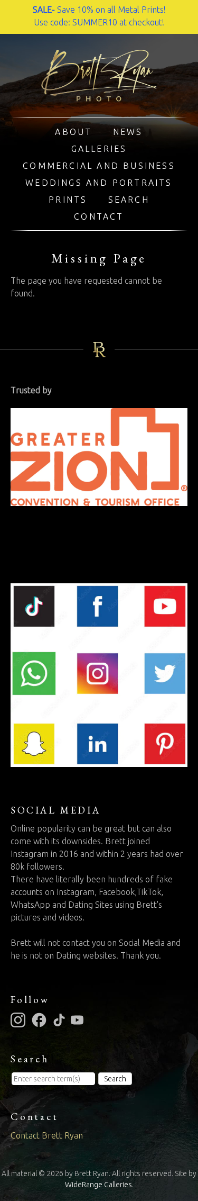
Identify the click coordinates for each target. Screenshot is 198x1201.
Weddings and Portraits (98, 182)
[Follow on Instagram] (20, 1019)
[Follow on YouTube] (79, 1019)
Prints (68, 199)
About (73, 132)
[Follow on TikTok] (61, 1019)
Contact (99, 216)
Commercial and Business (99, 165)
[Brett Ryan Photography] (99, 95)
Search (128, 199)
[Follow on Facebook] (41, 1019)
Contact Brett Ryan (47, 1135)
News (128, 132)
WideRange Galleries (98, 1184)
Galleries (99, 148)
